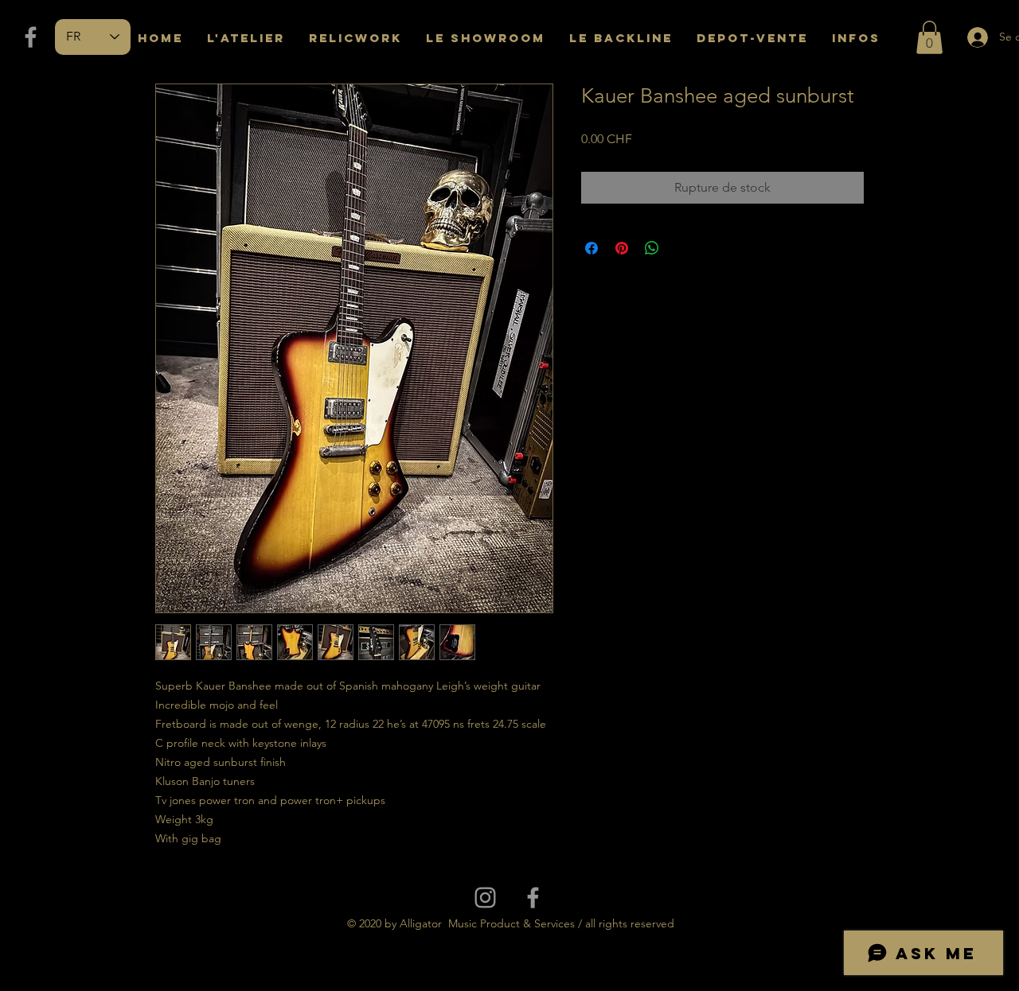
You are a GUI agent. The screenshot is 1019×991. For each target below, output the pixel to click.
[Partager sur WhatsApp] (652, 248)
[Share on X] (682, 248)
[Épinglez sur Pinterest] (621, 248)
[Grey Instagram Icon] (485, 897)
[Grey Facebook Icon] (31, 37)
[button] (929, 37)
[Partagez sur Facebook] (591, 248)
